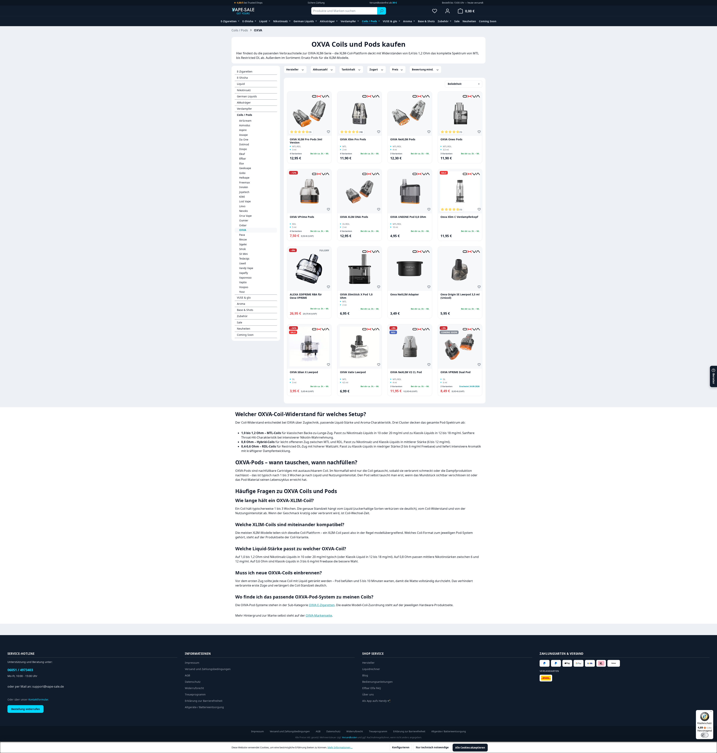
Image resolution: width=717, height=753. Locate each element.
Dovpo (243, 149)
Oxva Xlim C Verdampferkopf (459, 217)
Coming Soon (245, 335)
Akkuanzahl (320, 69)
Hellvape (244, 177)
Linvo (242, 206)
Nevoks (243, 211)
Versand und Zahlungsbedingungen (208, 669)
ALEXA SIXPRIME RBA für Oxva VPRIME (306, 296)
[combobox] (344, 11)
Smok (242, 249)
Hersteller (292, 69)
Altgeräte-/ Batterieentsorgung (204, 707)
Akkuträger (244, 102)
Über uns (368, 694)
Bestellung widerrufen (25, 709)
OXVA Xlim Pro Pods (353, 139)
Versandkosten (349, 737)
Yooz (242, 292)
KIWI (242, 196)
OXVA (242, 230)
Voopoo (243, 287)
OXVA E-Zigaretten (322, 605)
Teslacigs (244, 258)
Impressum (192, 662)
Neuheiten (243, 328)
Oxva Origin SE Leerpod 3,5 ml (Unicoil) (459, 296)
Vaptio (243, 282)
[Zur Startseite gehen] (250, 11)
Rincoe (243, 239)
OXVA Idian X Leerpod (304, 372)
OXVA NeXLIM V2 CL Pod (406, 372)
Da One (243, 139)
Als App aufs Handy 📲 (376, 701)
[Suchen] (381, 11)
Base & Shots (245, 310)
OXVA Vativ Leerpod (353, 372)
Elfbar (242, 158)
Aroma (241, 303)
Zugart (374, 69)
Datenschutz (193, 681)
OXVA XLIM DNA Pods (354, 217)
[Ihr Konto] (447, 11)
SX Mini (243, 254)
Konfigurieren (400, 747)
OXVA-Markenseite (319, 615)
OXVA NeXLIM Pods (402, 139)
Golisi (242, 173)
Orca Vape (245, 215)
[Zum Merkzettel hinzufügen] (329, 132)
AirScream (245, 120)
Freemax (244, 182)
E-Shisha (242, 77)
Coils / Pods (244, 115)
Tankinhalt (349, 69)
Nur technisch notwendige (432, 747)
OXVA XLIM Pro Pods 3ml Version (306, 141)
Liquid (241, 84)
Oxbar (243, 225)
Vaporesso (245, 277)
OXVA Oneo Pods (451, 139)
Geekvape (245, 168)
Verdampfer (244, 108)
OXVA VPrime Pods (302, 217)
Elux (241, 163)
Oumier (243, 220)
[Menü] (711, 712)
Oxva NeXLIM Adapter (404, 294)
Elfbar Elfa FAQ (371, 688)
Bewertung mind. (423, 69)
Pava (242, 235)
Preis (395, 69)
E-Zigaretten (244, 71)
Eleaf (242, 154)
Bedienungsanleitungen (377, 681)
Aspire (243, 130)
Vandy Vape (246, 268)
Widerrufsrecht (194, 688)
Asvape (243, 135)
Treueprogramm (195, 694)
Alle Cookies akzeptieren (470, 747)
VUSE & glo (244, 297)
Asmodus (244, 125)
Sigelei (243, 244)
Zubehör (242, 316)
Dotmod (244, 144)
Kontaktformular (38, 699)
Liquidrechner (371, 669)
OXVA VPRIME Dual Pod (455, 372)
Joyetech (244, 192)
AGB (187, 675)
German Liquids (247, 96)
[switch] (704, 735)
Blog (365, 675)
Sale (239, 322)
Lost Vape (245, 201)
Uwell (242, 263)
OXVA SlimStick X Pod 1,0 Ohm (356, 296)
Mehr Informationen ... (340, 747)
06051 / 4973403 (20, 670)
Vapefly (243, 273)
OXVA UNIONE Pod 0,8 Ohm (408, 217)
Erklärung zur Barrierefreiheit (203, 701)
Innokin (243, 187)
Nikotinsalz (244, 90)
